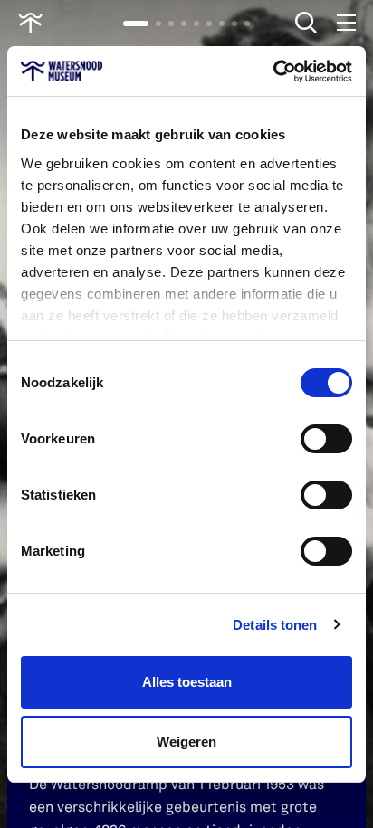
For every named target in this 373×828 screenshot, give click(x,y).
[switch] (326, 438)
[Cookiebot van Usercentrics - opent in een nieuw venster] (273, 71)
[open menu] (346, 23)
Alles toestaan (187, 682)
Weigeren (186, 741)
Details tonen (275, 625)
